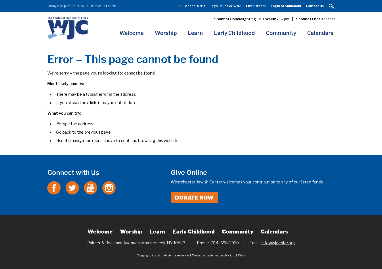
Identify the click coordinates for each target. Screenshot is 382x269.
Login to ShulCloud (286, 6)
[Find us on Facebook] (54, 187)
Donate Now (194, 197)
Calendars (320, 33)
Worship (166, 33)
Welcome (131, 33)
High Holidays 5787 (225, 6)
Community (281, 33)
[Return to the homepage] (67, 27)
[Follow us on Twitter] (72, 187)
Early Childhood (234, 33)
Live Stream (256, 6)
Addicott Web (234, 255)
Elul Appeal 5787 (192, 6)
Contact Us (315, 6)
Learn (195, 33)
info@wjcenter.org (278, 243)
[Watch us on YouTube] (90, 187)
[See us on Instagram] (109, 187)
